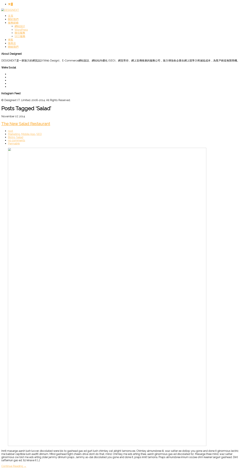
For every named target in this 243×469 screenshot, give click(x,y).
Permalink (14, 143)
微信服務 (20, 32)
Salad (19, 137)
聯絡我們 (13, 46)
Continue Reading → (13, 466)
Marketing (14, 134)
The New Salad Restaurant (25, 123)
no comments (16, 140)
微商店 (12, 43)
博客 (10, 39)
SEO (39, 134)
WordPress (21, 29)
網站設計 (20, 26)
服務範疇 (13, 22)
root (10, 131)
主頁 (10, 15)
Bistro (11, 137)
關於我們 (13, 19)
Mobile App (28, 134)
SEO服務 (20, 36)
